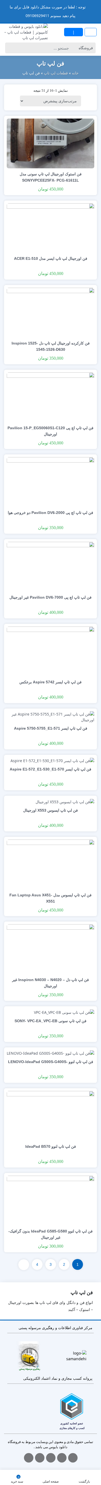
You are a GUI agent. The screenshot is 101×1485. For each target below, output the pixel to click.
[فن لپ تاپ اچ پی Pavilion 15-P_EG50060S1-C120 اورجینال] (50, 396)
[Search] (10, 47)
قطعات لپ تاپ (56, 73)
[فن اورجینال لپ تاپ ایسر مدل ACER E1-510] (50, 227)
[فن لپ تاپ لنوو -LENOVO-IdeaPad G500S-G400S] (50, 1052)
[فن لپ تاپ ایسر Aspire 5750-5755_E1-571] (50, 716)
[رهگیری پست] (29, 1356)
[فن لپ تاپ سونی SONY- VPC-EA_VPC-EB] (64, 1011)
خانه (75, 73)
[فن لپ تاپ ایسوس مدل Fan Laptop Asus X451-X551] (50, 864)
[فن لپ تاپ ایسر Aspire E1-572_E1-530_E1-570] (52, 760)
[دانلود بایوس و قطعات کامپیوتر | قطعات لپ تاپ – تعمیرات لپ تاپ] (25, 32)
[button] (5, 7)
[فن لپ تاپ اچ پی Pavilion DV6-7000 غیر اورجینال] (50, 566)
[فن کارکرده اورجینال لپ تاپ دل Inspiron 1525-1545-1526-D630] (50, 312)
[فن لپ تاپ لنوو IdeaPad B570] (50, 1115)
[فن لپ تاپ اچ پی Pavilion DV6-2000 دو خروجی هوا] (50, 481)
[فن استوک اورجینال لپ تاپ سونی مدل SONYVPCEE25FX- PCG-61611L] (50, 142)
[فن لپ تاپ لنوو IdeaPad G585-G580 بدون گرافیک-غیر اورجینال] (50, 1200)
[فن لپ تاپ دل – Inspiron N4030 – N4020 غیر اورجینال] (50, 948)
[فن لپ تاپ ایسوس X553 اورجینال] (65, 801)
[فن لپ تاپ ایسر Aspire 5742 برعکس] (50, 651)
